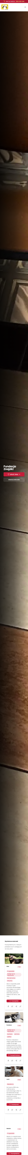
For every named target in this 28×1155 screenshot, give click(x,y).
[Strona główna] (4, 7)
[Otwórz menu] (25, 7)
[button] (14, 959)
